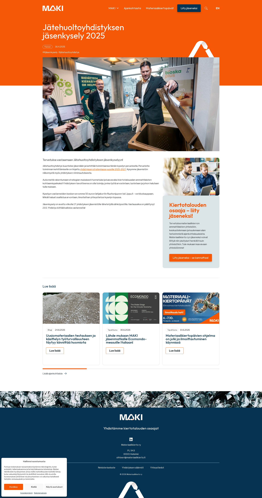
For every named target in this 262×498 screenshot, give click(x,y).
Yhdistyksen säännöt (133, 467)
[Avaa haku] (206, 8)
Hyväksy (13, 487)
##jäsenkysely (50, 52)
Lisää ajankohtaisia (52, 373)
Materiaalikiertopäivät (160, 8)
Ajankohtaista (132, 8)
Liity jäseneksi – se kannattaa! (191, 257)
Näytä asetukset (54, 487)
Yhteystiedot (157, 467)
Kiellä (34, 487)
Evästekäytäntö (26, 493)
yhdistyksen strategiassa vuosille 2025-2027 (103, 169)
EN (217, 8)
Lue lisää (54, 350)
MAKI (111, 8)
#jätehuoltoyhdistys (69, 52)
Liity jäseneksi (189, 8)
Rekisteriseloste (40, 493)
